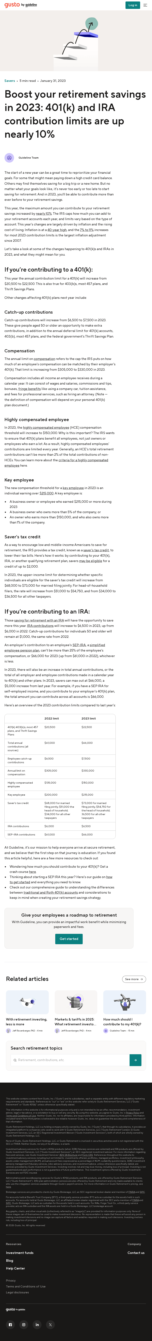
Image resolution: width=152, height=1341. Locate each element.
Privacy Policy (132, 1112)
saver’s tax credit (96, 550)
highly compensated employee (46, 428)
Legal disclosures (17, 1292)
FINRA (131, 1192)
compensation (44, 359)
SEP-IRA (79, 645)
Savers (9, 81)
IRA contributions (40, 626)
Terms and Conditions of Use (21, 1115)
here (32, 872)
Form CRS (87, 1155)
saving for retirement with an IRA (39, 620)
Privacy (11, 1280)
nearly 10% (44, 214)
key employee (73, 488)
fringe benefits (29, 389)
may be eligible (90, 561)
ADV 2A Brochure (68, 1155)
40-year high (57, 230)
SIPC (142, 1192)
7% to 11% (87, 230)
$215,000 (46, 493)
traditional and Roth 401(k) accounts (51, 892)
